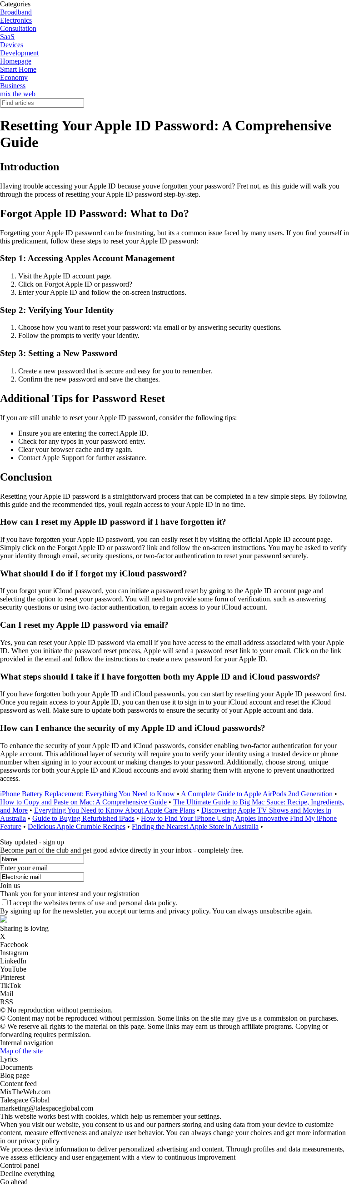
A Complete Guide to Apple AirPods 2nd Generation (257, 794)
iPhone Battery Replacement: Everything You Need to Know (87, 794)
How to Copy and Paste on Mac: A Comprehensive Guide (83, 802)
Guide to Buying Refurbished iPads (83, 818)
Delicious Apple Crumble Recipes (76, 826)
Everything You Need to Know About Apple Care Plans (114, 810)
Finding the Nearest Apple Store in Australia (195, 826)
